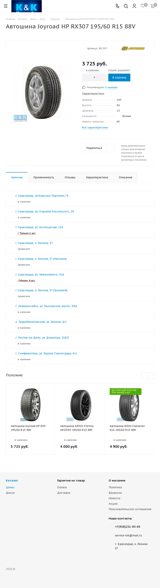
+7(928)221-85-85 (127, 526)
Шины (10, 487)
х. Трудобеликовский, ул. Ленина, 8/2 (41, 322)
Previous (144, 375)
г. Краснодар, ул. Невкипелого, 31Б (39, 274)
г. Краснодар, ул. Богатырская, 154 (39, 227)
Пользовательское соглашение (130, 509)
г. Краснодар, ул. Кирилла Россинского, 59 (44, 211)
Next (151, 375)
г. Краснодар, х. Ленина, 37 (34, 243)
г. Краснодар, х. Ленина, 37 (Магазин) (41, 259)
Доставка (63, 493)
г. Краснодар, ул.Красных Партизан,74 (41, 195)
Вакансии (115, 493)
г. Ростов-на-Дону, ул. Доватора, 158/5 (42, 337)
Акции (113, 503)
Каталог (12, 480)
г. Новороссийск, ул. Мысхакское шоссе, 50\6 (46, 306)
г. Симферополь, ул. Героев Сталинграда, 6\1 (46, 353)
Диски (10, 493)
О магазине (117, 480)
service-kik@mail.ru (128, 535)
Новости (114, 498)
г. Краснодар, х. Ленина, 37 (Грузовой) (41, 290)
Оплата (62, 487)
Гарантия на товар (71, 480)
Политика (115, 487)
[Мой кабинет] (134, 6)
